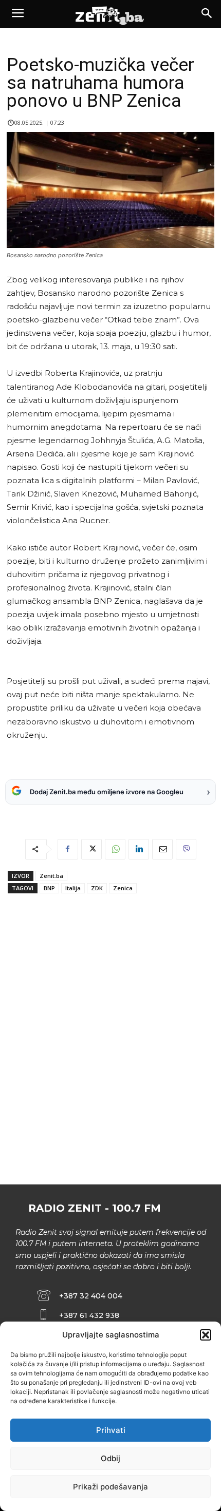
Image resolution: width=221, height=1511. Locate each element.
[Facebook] (68, 849)
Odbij (110, 1458)
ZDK (97, 888)
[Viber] (186, 849)
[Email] (162, 849)
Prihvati (110, 1430)
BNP (49, 888)
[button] (205, 1335)
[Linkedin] (138, 849)
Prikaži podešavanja (110, 1486)
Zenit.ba (51, 875)
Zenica (123, 888)
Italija (73, 888)
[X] (91, 849)
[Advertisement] (110, 1059)
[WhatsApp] (115, 849)
